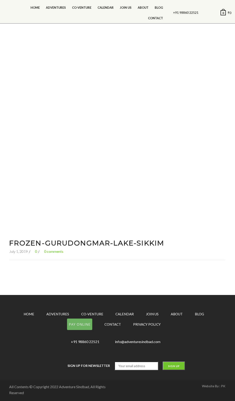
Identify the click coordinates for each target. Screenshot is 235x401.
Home (35, 7)
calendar (106, 7)
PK (223, 386)
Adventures (56, 7)
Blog (159, 7)
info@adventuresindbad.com (137, 341)
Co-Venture (81, 7)
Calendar (124, 314)
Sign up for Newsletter (88, 366)
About (143, 7)
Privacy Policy (147, 324)
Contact (155, 18)
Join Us (125, 7)
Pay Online (79, 324)
